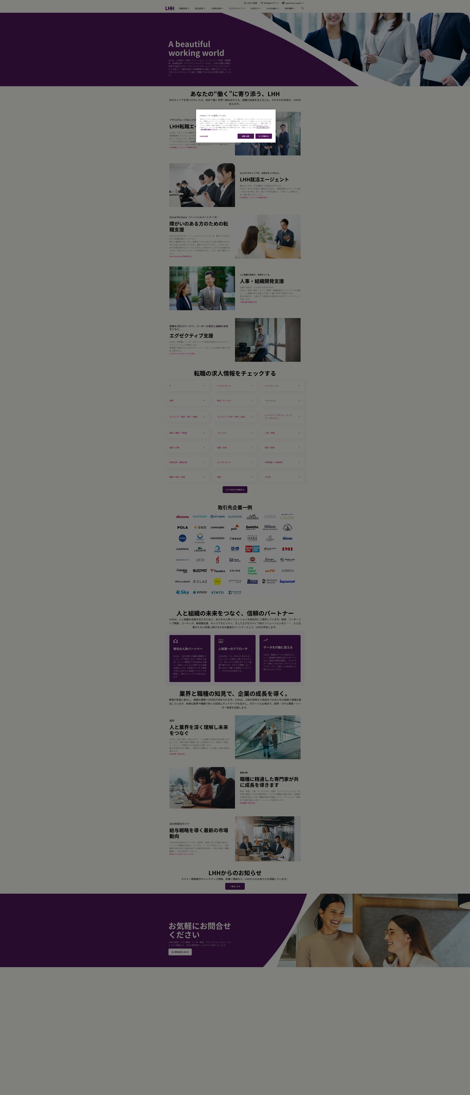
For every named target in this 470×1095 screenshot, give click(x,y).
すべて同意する (264, 136)
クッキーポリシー (262, 127)
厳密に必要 (245, 136)
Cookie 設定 (204, 136)
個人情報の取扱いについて (209, 129)
